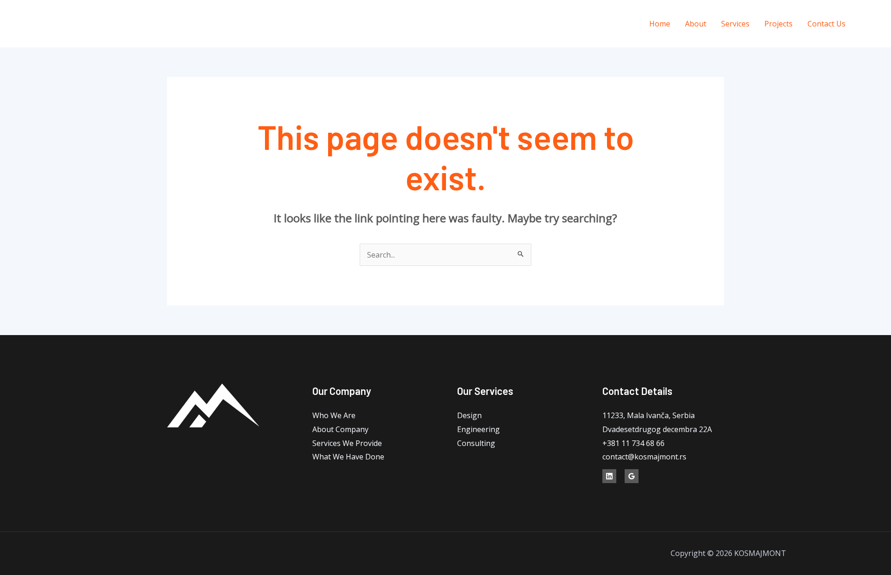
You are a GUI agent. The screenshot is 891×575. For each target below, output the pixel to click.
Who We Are (333, 415)
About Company (340, 429)
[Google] (632, 476)
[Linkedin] (871, 23)
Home (659, 24)
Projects (778, 24)
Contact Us (826, 24)
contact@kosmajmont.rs (644, 457)
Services (735, 24)
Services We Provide (347, 443)
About (695, 24)
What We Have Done (348, 457)
